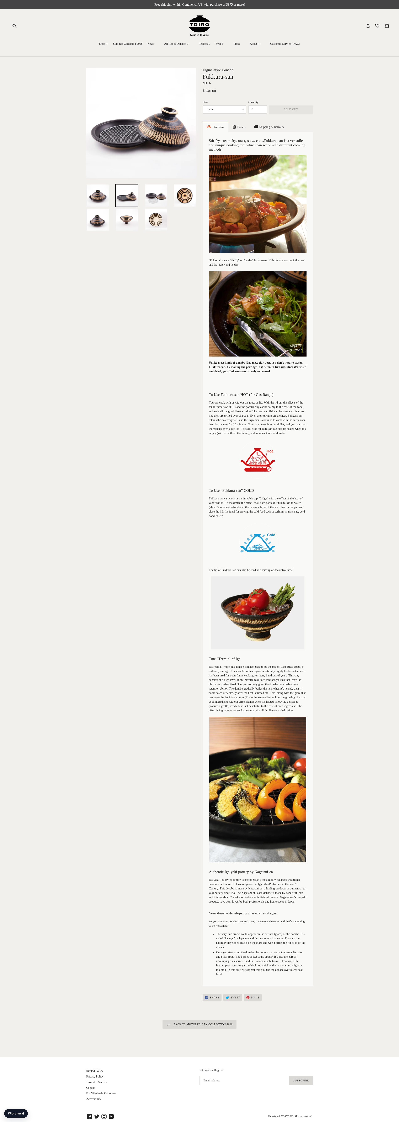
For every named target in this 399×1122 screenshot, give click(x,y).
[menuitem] (104, 43)
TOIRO (289, 1116)
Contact (90, 1087)
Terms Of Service (96, 1082)
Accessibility (93, 1099)
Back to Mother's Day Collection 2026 (203, 1024)
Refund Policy (94, 1070)
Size (205, 102)
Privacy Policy (94, 1076)
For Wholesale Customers (101, 1093)
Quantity (253, 102)
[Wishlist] (377, 25)
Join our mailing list (211, 1070)
